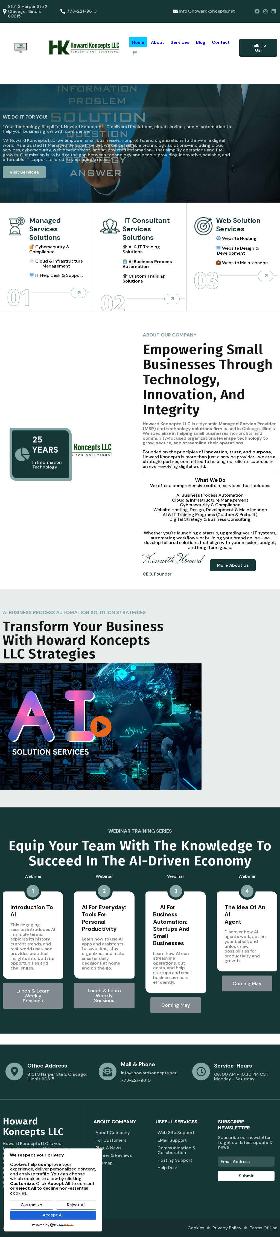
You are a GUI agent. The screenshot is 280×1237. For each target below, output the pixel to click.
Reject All (76, 1205)
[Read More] (78, 293)
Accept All (53, 1215)
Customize (31, 1205)
